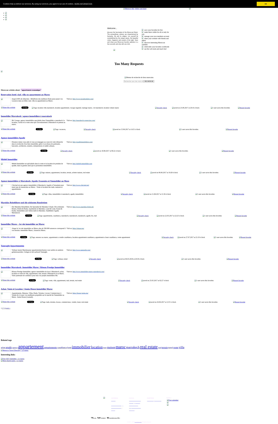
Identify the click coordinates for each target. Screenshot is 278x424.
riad (159, 348)
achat (3, 347)
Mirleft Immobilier (9, 159)
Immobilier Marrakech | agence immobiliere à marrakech (26, 116)
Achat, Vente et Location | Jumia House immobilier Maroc (27, 289)
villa (181, 347)
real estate (149, 346)
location (97, 347)
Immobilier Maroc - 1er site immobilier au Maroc (23, 224)
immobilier (81, 347)
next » (8, 308)
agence (15, 348)
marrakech (133, 347)
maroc (121, 347)
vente (175, 347)
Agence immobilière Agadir (13, 138)
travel (170, 347)
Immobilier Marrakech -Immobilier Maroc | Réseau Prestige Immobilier (33, 267)
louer (105, 348)
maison (111, 347)
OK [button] (266, 4)
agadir (9, 347)
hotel (69, 347)
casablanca (62, 347)
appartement (31, 346)
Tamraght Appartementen (12, 246)
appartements (50, 347)
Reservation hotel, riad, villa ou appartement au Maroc (25, 94)
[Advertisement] (14, 323)
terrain (165, 347)
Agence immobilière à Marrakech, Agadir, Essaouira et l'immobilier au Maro (35, 181)
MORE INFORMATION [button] (83, 4)
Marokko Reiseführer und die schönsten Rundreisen (24, 202)
